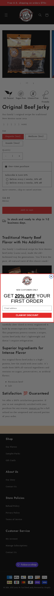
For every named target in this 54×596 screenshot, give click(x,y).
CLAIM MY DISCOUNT (27, 315)
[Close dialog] (51, 276)
